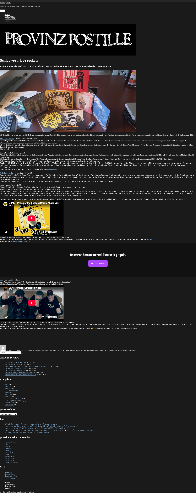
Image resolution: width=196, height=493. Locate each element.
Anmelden (8, 472)
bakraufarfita (70, 350)
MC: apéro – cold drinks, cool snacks (80, 430)
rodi (124, 350)
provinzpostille (5, 3)
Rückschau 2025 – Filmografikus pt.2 (54, 428)
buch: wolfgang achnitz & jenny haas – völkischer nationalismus (28, 366)
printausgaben (10, 17)
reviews (7, 15)
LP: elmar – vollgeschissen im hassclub (19, 373)
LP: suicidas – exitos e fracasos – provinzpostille (22, 424)
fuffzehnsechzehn (101, 350)
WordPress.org (10, 478)
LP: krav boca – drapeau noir (15, 371)
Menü (3, 11)
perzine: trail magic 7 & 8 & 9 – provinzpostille (21, 428)
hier (7, 149)
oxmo (120, 350)
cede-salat (90, 350)
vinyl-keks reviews (16, 401)
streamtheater (13, 390)
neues (7, 392)
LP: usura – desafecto (49, 424)
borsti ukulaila (81, 350)
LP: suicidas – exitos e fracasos (16, 368)
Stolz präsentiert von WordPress (22, 492)
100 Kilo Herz (60, 350)
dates (6, 384)
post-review (9, 394)
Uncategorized (10, 403)
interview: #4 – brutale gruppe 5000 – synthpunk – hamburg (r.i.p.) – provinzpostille (35, 430)
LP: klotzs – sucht (42, 432)
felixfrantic (10, 350)
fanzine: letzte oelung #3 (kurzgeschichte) (63, 426)
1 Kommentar (131, 350)
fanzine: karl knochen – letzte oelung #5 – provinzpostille (25, 426)
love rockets (113, 350)
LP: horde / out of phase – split (16, 362)
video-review (9, 405)
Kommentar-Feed (11, 476)
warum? (7, 21)
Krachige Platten (10, 19)
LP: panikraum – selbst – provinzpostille (19, 432)
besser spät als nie (43, 350)
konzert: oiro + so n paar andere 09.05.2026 (20, 375)
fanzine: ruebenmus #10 (13, 364)
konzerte (8, 388)
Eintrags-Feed (10, 474)
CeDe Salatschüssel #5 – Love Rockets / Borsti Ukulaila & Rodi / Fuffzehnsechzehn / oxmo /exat (55, 66)
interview (8, 386)
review (52, 350)
